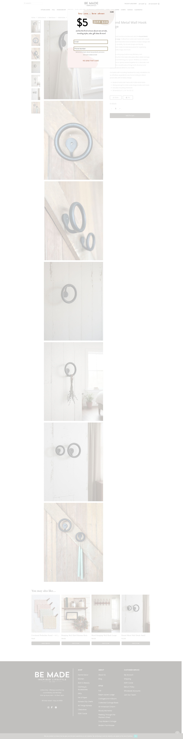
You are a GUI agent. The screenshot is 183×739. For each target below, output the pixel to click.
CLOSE (112, 12)
